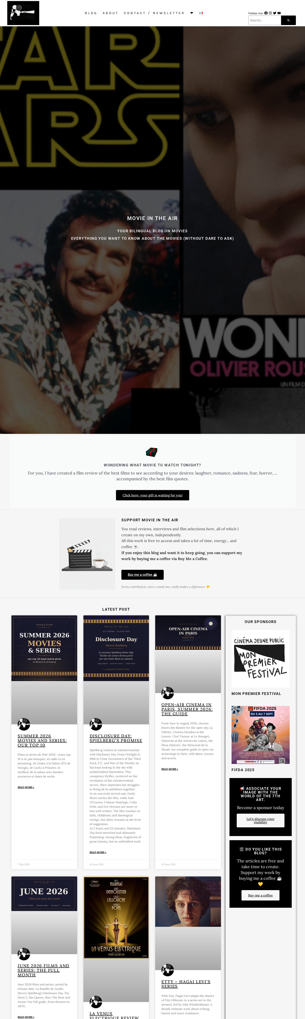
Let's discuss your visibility (260, 820)
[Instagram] (270, 13)
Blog (91, 13)
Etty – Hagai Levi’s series (185, 984)
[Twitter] (274, 13)
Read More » (26, 787)
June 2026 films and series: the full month (44, 970)
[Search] (288, 20)
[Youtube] (279, 13)
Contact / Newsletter (154, 13)
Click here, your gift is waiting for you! (153, 495)
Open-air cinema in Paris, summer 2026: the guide (187, 709)
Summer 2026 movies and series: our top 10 (42, 740)
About (111, 13)
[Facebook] (266, 13)
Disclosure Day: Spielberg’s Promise (116, 738)
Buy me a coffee (260, 895)
